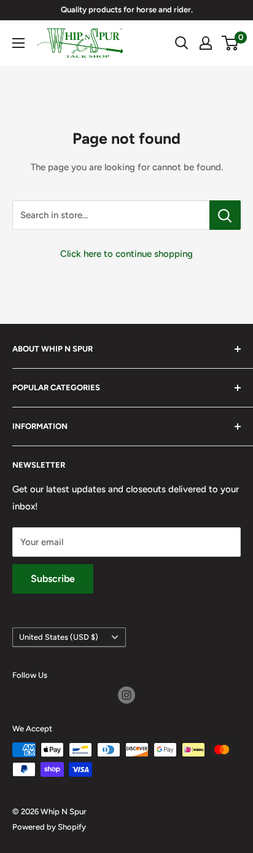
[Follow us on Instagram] (126, 695)
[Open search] (182, 43)
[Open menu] (18, 43)
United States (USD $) (58, 637)
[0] (230, 43)
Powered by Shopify (49, 826)
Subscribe (53, 578)
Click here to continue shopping (126, 253)
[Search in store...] (225, 215)
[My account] (206, 43)
